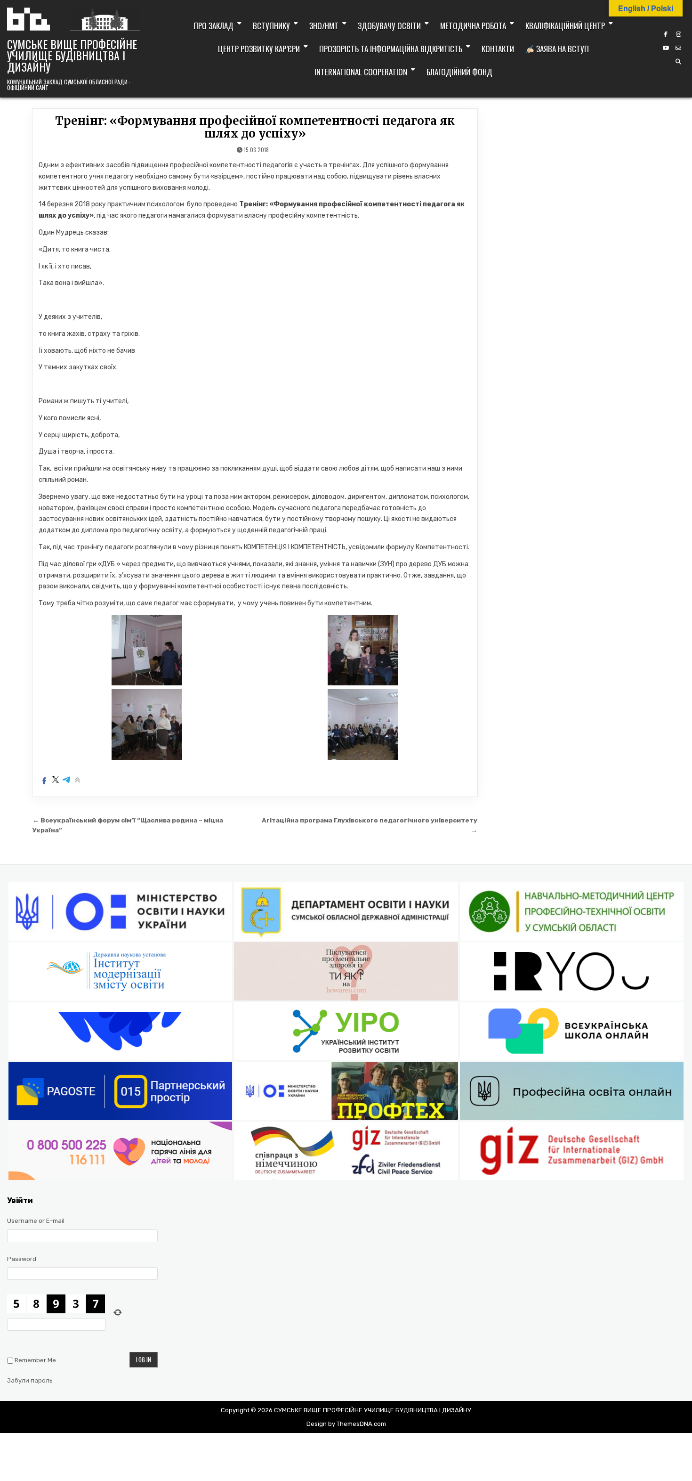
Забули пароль (30, 1380)
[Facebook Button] (666, 34)
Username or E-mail (35, 1220)
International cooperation (360, 72)
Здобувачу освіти (389, 26)
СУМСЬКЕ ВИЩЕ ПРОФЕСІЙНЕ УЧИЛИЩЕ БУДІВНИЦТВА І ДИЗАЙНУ (72, 55)
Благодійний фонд (459, 72)
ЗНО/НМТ (323, 26)
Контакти (498, 49)
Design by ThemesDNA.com (346, 1423)
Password (21, 1258)
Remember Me (35, 1360)
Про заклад (213, 26)
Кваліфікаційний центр (565, 26)
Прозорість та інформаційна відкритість (390, 49)
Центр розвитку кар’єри (259, 49)
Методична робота (473, 26)
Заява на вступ (561, 49)
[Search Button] (678, 62)
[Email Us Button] (678, 48)
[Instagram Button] (678, 34)
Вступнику (271, 26)
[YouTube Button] (666, 48)
